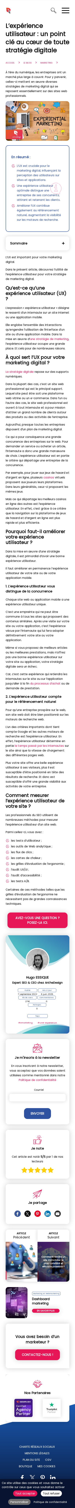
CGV (48, 1460)
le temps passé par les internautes (39, 746)
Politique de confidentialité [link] (50, 1502)
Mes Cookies (46, 1466)
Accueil (10, 62)
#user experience (47, 1022)
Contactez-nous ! (37, 1355)
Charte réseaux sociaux (37, 1447)
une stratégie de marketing (49, 339)
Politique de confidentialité (37, 1080)
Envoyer (37, 1113)
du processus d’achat (45, 683)
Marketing (46, 62)
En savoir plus (46, 1310)
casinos (49, 477)
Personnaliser (19, 1502)
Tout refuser (51, 1493)
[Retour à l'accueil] (8, 10)
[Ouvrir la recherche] (53, 10)
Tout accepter (25, 1493)
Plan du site (31, 1460)
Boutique (25, 1466)
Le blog (27, 62)
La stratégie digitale (20, 372)
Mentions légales (37, 1453)
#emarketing (25, 1022)
